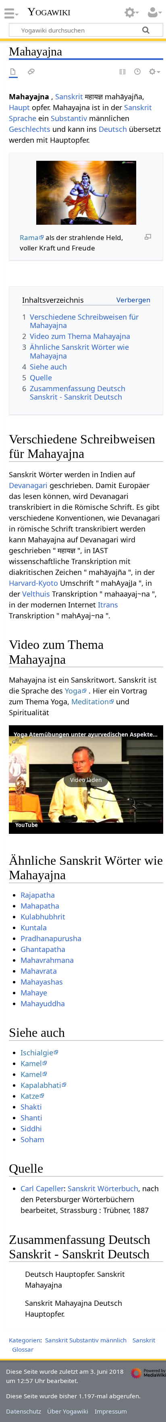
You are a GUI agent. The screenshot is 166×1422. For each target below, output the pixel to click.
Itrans (108, 604)
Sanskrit (69, 96)
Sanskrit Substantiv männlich (86, 1340)
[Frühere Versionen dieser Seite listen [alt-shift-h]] (137, 72)
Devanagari (28, 485)
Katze (30, 1096)
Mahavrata (39, 971)
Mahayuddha (43, 1003)
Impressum (111, 1411)
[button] (86, 779)
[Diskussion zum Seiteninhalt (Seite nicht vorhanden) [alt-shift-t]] (31, 72)
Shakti (31, 1107)
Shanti (31, 1117)
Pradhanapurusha (51, 938)
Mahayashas (42, 982)
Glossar (22, 1349)
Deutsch (113, 129)
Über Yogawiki (67, 1411)
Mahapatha (40, 906)
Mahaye (34, 992)
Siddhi (31, 1128)
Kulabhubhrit (43, 916)
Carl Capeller (42, 1188)
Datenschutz (23, 1411)
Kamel (31, 1063)
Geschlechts (29, 129)
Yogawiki (49, 11)
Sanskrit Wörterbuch (103, 1188)
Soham (32, 1139)
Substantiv (69, 118)
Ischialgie (37, 1052)
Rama (29, 237)
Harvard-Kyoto (33, 583)
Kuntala (34, 927)
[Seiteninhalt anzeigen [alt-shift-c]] (13, 72)
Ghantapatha (43, 949)
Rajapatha (38, 895)
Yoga (73, 691)
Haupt (19, 107)
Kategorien (24, 1340)
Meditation (90, 701)
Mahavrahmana (47, 960)
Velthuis (36, 594)
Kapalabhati (41, 1085)
